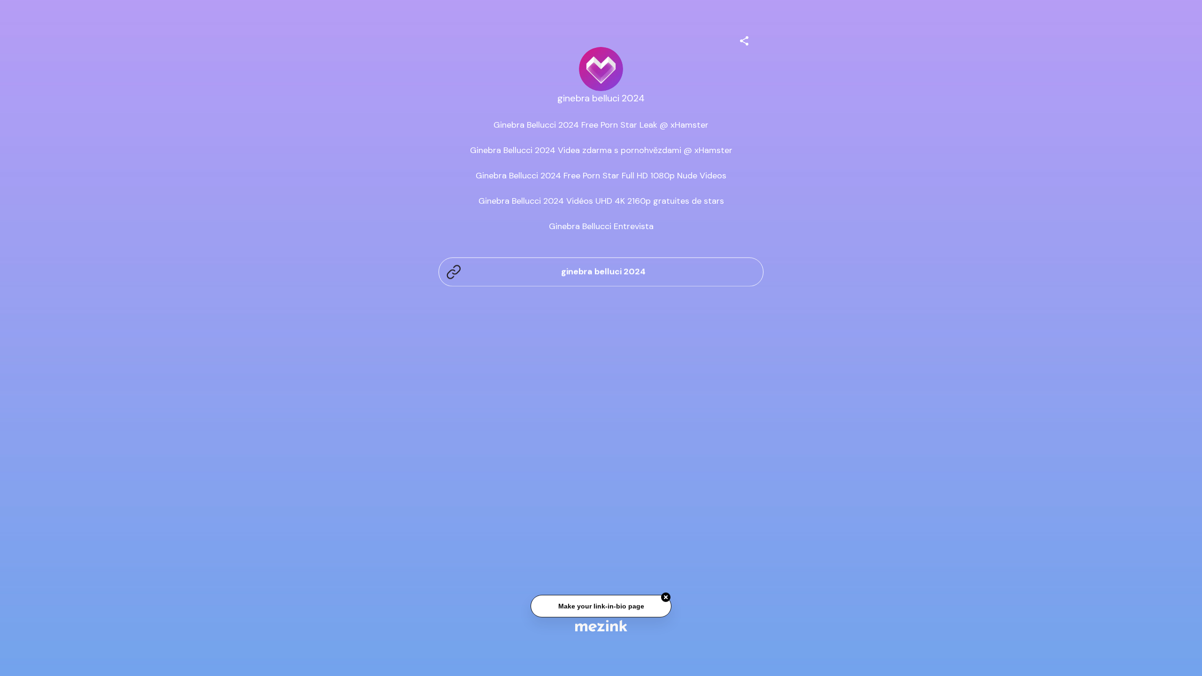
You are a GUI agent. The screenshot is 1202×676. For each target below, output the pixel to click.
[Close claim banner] (665, 598)
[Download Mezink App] (601, 625)
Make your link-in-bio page (601, 607)
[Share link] (744, 39)
